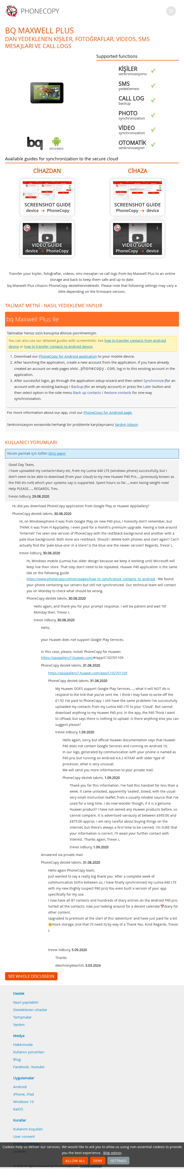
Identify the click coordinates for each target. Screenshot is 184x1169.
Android (20, 1086)
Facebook (21, 1066)
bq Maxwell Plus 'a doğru (137, 197)
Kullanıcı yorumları (28, 1051)
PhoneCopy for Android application (68, 356)
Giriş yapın (57, 453)
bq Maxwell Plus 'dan (47, 197)
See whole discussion (31, 976)
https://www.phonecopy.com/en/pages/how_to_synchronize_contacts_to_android (91, 579)
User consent (24, 1136)
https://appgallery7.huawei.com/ (67, 658)
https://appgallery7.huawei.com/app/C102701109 (87, 673)
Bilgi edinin (112, 1153)
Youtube (37, 1066)
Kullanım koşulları (28, 1129)
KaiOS (18, 1109)
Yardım (19, 1024)
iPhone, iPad (23, 1094)
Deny (97, 1160)
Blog (17, 1059)
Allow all (75, 1160)
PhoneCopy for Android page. (108, 412)
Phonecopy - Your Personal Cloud (33, 11)
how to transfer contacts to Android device (58, 346)
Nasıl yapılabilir (26, 1002)
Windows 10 (23, 1101)
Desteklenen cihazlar (30, 1009)
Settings (118, 1160)
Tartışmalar (22, 1017)
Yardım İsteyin (126, 424)
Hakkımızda (23, 1044)
